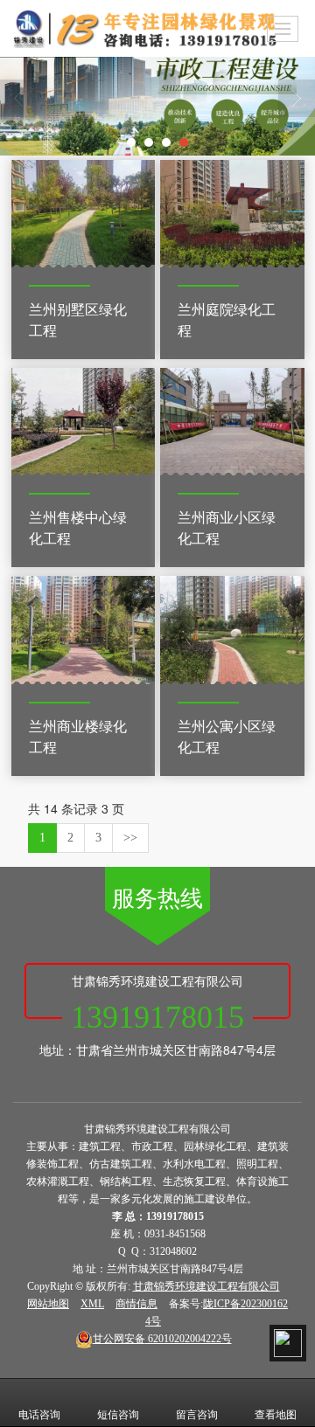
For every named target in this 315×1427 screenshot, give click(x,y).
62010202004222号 (162, 1339)
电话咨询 (39, 1415)
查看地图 (276, 1415)
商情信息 (137, 1304)
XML (92, 1304)
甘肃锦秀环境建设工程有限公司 (206, 1286)
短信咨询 (118, 1415)
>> (130, 837)
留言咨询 (197, 1415)
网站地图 (48, 1304)
